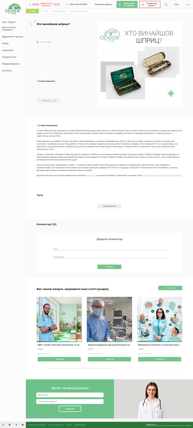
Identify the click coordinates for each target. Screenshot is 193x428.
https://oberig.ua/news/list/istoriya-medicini (162, 175)
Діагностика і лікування (9, 28)
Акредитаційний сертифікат (37, 425)
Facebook (91, 175)
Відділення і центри (12, 36)
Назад (33, 11)
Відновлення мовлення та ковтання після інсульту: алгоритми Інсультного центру (159, 345)
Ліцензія (69, 425)
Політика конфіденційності (56, 425)
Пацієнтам (7, 50)
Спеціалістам (9, 57)
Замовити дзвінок (151, 424)
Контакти (7, 70)
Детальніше (60, 359)
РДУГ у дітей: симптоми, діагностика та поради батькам (59, 345)
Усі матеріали (170, 288)
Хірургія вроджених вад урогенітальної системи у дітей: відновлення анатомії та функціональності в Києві (109, 345)
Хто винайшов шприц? (79, 11)
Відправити (109, 267)
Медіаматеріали (10, 64)
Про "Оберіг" (9, 22)
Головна (45, 11)
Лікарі (5, 43)
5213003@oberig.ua (80, 425)
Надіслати (70, 409)
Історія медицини (109, 206)
